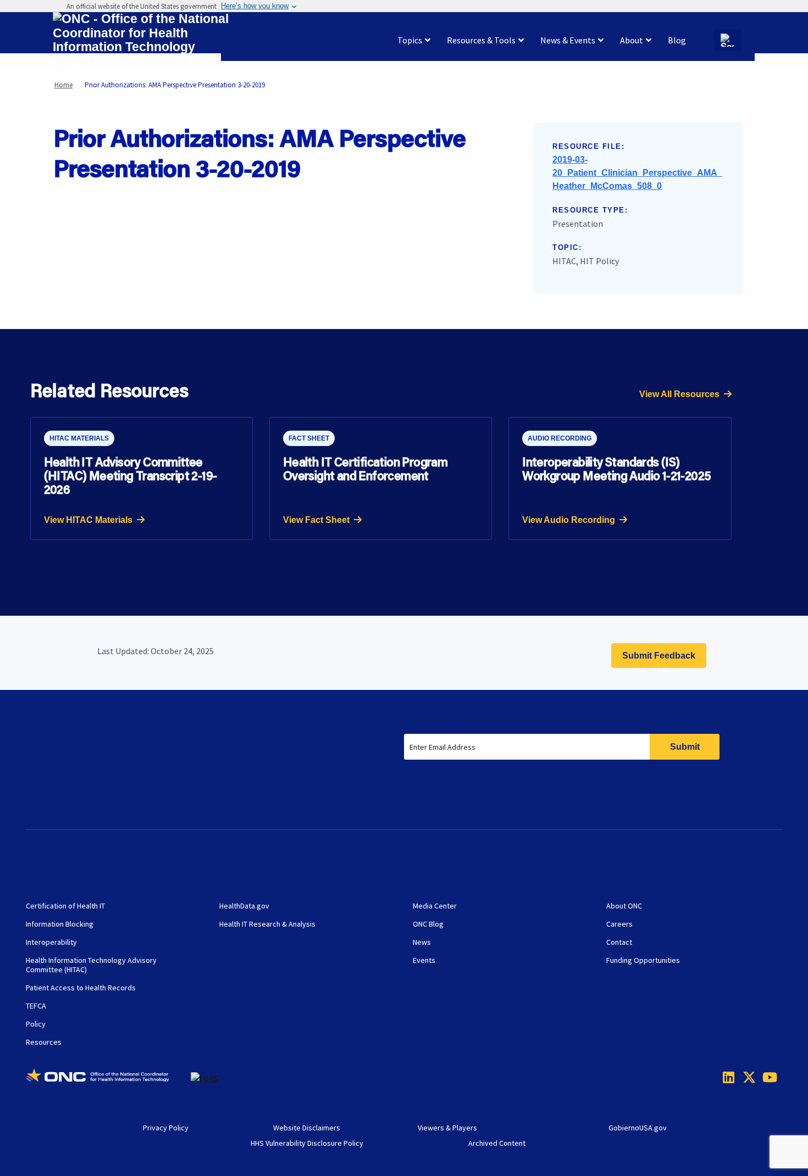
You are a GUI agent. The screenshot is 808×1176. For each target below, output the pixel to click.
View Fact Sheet (316, 520)
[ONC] (108, 1079)
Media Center (435, 906)
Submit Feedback (658, 655)
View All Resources (679, 394)
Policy (36, 1024)
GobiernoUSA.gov (637, 1127)
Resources (44, 1042)
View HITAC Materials (88, 520)
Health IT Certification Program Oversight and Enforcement (365, 468)
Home (63, 85)
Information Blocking (59, 924)
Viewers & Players (447, 1127)
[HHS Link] (205, 1079)
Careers (619, 924)
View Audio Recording (568, 520)
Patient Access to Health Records (81, 988)
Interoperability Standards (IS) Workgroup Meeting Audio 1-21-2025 (616, 468)
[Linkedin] (726, 1077)
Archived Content (496, 1143)
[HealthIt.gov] (141, 40)
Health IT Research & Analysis (267, 924)
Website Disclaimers (306, 1127)
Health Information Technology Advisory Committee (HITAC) (91, 964)
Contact (619, 942)
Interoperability (51, 942)
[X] (745, 1077)
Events (424, 960)
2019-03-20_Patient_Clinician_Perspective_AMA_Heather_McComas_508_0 (637, 173)
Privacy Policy (166, 1127)
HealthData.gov (244, 906)
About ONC (624, 906)
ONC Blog (428, 924)
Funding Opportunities (643, 960)
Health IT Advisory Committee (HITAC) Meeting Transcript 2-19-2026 (130, 475)
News (422, 942)
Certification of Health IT (65, 906)
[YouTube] (765, 1077)
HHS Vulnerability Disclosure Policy (307, 1143)
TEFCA (36, 1006)
